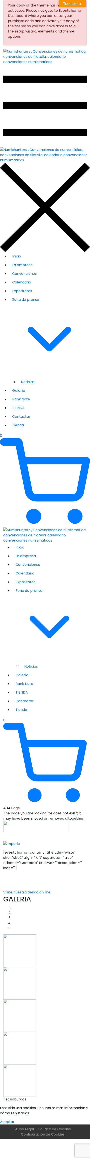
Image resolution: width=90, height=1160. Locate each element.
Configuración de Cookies (43, 1134)
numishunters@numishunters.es (30, 878)
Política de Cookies (54, 1129)
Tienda (18, 425)
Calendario (21, 282)
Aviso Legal (24, 1129)
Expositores (22, 290)
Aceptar (7, 1121)
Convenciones (24, 273)
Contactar (21, 416)
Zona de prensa (25, 299)
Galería (18, 390)
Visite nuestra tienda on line (26, 892)
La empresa (22, 264)
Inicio (16, 256)
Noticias (28, 381)
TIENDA (18, 407)
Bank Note (21, 399)
